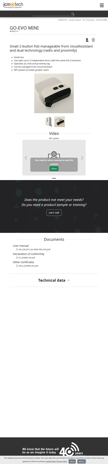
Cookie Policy (51, 461)
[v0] (54, 178)
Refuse (81, 461)
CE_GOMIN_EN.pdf (26, 257)
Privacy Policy (61, 461)
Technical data (51, 280)
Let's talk (54, 212)
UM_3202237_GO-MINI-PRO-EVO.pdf (34, 249)
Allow (54, 168)
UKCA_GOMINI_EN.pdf (28, 266)
